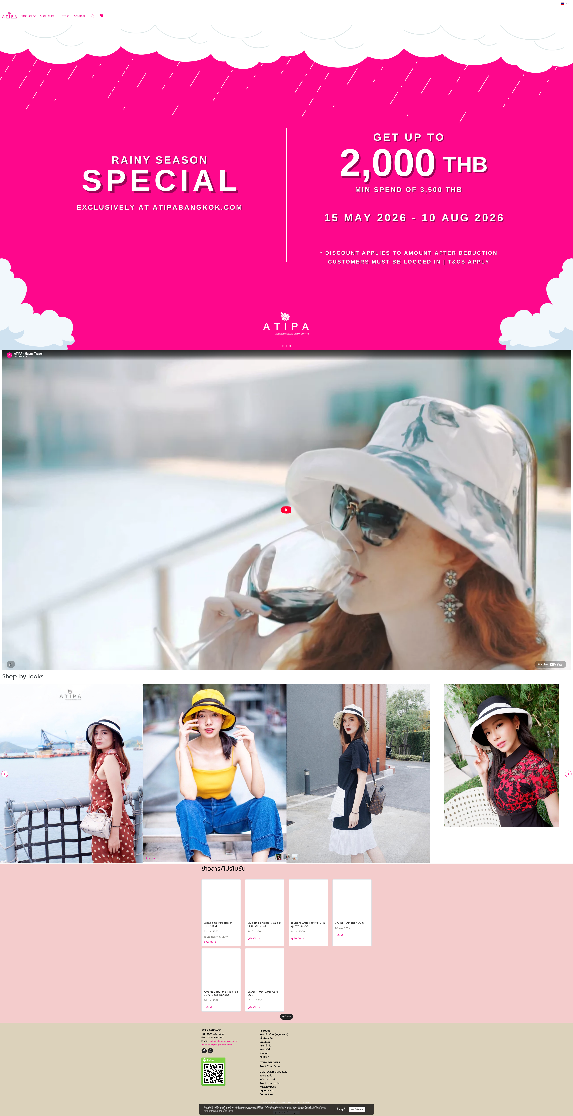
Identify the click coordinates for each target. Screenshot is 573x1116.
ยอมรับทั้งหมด (357, 1109)
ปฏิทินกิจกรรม (267, 1090)
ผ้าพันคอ (264, 1053)
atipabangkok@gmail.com (216, 1044)
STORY (66, 16)
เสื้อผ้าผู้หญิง (266, 1038)
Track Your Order (270, 1066)
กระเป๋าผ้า (264, 1057)
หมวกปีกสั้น (265, 1046)
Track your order (270, 1083)
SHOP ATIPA (47, 16)
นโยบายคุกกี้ (228, 1110)
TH (566, 4)
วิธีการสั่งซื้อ (266, 1076)
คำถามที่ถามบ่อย (268, 1087)
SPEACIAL (80, 16)
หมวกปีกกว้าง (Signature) (274, 1034)
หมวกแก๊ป (265, 1049)
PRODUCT (27, 16)
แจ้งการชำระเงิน (268, 1079)
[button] (92, 16)
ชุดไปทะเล (265, 1042)
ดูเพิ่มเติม (209, 942)
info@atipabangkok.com (224, 1041)
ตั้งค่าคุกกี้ (341, 1109)
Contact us (266, 1094)
